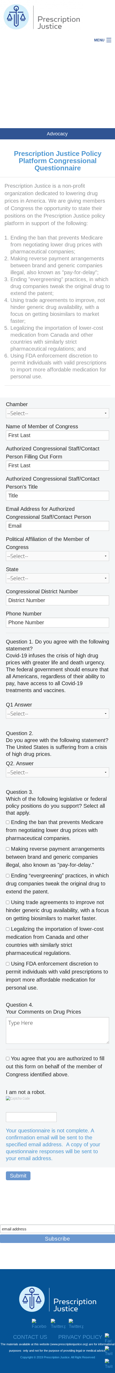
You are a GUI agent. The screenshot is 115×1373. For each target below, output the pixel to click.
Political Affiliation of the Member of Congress (47, 543)
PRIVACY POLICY (80, 1337)
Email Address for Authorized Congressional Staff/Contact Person (48, 513)
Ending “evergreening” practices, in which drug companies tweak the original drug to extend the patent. (57, 884)
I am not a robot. (26, 1092)
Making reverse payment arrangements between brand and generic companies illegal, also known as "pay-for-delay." (55, 857)
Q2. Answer (20, 763)
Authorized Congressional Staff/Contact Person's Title (52, 483)
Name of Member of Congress (42, 426)
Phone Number (24, 614)
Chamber (17, 404)
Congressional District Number (42, 591)
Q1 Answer (19, 705)
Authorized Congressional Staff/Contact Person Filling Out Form (52, 453)
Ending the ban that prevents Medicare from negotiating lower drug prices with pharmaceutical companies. (54, 830)
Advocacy (57, 133)
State (12, 569)
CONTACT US (30, 1337)
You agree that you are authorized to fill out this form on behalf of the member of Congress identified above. (55, 1066)
